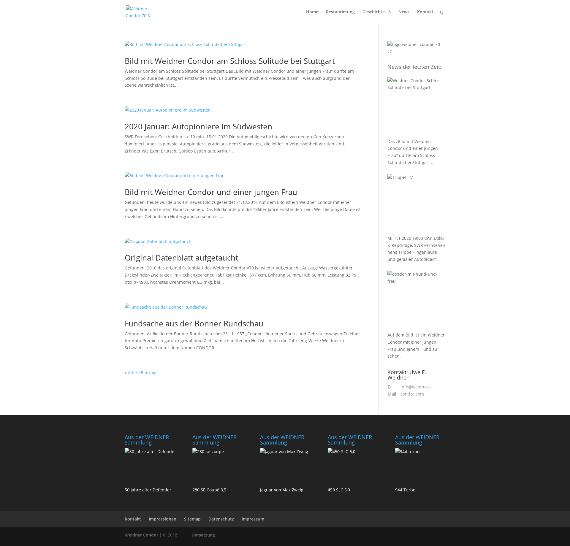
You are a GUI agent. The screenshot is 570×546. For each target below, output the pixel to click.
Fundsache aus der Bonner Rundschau (194, 323)
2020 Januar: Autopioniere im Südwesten (198, 126)
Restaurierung (340, 12)
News (403, 12)
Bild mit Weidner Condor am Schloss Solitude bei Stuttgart (230, 60)
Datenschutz (221, 519)
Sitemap (192, 519)
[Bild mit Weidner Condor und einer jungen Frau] (416, 300)
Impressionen (162, 519)
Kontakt (425, 12)
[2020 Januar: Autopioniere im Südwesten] (416, 203)
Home (312, 12)
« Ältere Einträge (141, 372)
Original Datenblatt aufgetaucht (181, 257)
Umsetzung (203, 535)
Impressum (253, 519)
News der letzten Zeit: (414, 66)
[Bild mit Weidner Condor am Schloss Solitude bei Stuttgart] (416, 106)
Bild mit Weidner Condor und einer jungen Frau (211, 192)
